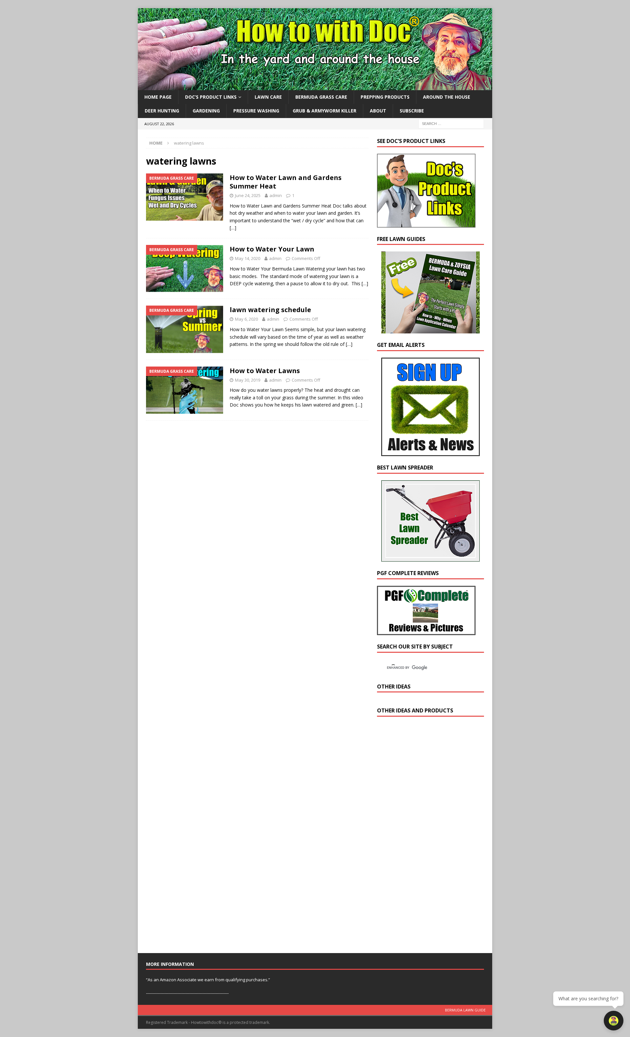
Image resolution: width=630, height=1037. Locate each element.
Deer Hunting (162, 111)
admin (275, 195)
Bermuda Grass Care (321, 97)
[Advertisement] (426, 836)
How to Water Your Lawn (272, 249)
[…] (233, 228)
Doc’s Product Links (211, 97)
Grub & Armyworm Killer (324, 111)
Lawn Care (268, 97)
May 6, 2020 (246, 319)
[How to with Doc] (315, 86)
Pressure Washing (256, 111)
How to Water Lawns (265, 370)
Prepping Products (385, 97)
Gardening (206, 111)
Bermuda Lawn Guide (465, 1009)
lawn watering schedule (270, 309)
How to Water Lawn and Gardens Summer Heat (286, 181)
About (378, 111)
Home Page (158, 97)
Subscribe (412, 111)
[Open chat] (613, 1020)
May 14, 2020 (247, 258)
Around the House (446, 97)
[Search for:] (451, 123)
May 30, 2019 (247, 380)
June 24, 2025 (248, 195)
